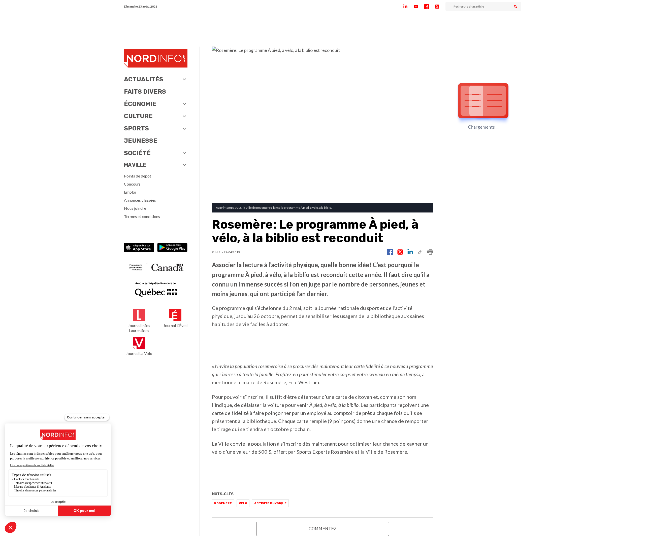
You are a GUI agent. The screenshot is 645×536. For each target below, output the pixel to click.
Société (137, 153)
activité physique (270, 503)
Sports (136, 128)
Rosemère (223, 503)
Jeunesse (140, 140)
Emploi (130, 192)
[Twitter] (440, 6)
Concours (132, 184)
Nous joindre (135, 208)
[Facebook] (429, 6)
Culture (138, 116)
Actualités (143, 79)
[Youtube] (419, 6)
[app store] (139, 248)
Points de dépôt (137, 175)
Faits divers (145, 91)
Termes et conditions (142, 216)
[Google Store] (172, 248)
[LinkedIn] (408, 6)
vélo (243, 503)
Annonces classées (140, 200)
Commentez (323, 528)
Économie (140, 104)
